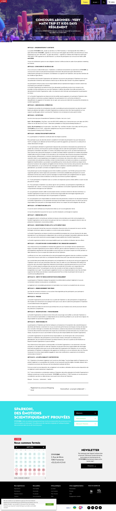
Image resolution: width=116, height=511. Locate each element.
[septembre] (43, 447)
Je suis (95, 2)
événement (43, 379)
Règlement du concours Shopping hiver (42, 389)
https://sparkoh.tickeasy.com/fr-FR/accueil (39, 130)
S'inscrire (91, 466)
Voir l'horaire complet (22, 478)
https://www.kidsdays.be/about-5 (71, 123)
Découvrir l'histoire (82, 424)
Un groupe (35, 494)
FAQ (52, 496)
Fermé (4, 1)
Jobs (70, 494)
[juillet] (16, 447)
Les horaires (54, 491)
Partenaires (72, 488)
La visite (53, 488)
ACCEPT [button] (50, 504)
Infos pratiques (81, 418)
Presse (71, 491)
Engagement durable (75, 496)
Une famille (36, 488)
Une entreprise (37, 496)
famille (49, 379)
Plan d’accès (54, 494)
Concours (36, 379)
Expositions (17, 488)
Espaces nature (18, 494)
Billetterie (79, 413)
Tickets (85, 2)
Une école (35, 491)
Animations (17, 491)
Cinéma (16, 496)
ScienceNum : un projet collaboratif (72, 389)
